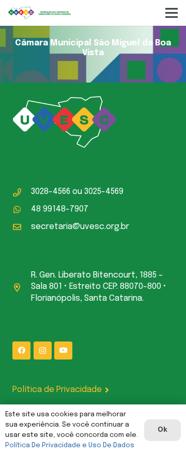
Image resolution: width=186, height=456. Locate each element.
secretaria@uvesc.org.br (80, 226)
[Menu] (171, 13)
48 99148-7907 (59, 209)
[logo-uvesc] (39, 13)
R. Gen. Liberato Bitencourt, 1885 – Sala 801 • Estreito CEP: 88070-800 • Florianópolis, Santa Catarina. (98, 287)
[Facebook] (21, 350)
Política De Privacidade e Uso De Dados (69, 445)
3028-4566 (50, 191)
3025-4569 (103, 191)
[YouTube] (63, 350)
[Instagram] (43, 350)
